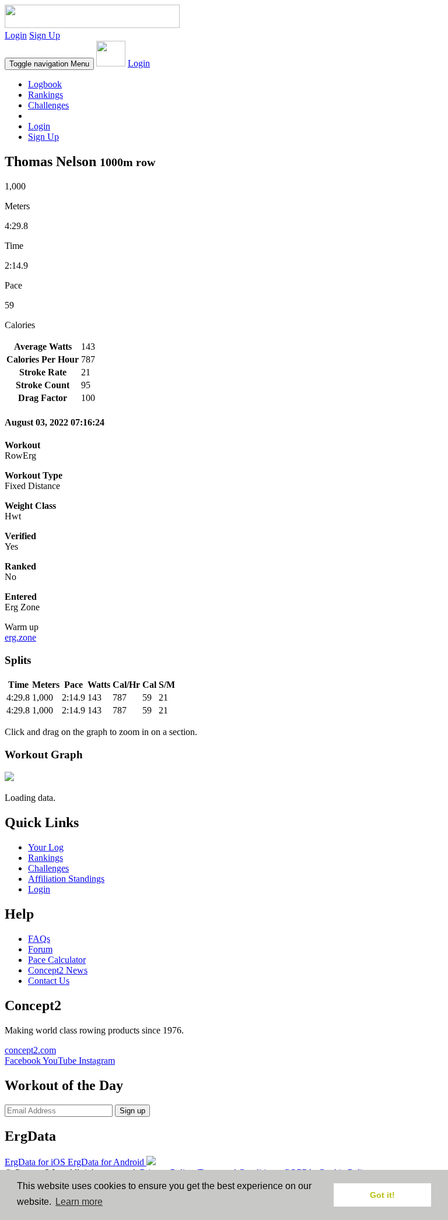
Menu (49, 63)
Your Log (46, 847)
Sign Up (44, 35)
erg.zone (20, 637)
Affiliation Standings (66, 879)
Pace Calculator (57, 960)
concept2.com (30, 1050)
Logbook (45, 84)
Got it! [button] (382, 1195)
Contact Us (48, 981)
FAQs (39, 939)
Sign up (132, 1110)
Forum (40, 949)
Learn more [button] (79, 1202)
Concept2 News (58, 970)
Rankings (45, 95)
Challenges (48, 105)
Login (16, 35)
